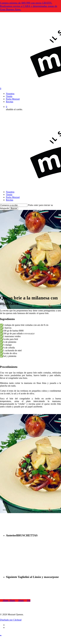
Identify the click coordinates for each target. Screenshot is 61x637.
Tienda (9, 194)
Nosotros (10, 192)
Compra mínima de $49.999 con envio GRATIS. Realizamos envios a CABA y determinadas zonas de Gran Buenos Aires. (28, 6)
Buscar (14, 208)
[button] (0, 635)
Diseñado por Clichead (10, 620)
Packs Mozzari (13, 197)
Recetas (9, 200)
